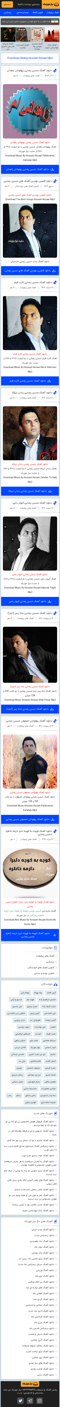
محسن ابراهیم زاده (47, 999)
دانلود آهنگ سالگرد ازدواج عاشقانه (38, 1345)
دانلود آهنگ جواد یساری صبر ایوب (38, 1155)
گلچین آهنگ (37, 12)
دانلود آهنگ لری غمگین (43, 1357)
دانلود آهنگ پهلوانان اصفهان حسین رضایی (29, 720)
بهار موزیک (35, 1047)
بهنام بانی (25, 992)
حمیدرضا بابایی (30, 1088)
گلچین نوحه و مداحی (44, 973)
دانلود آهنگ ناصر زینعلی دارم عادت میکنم (34, 1189)
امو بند (38, 1034)
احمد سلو (34, 1040)
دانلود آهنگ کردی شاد (43, 1299)
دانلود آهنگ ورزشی (45, 1270)
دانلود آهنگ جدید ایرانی (43, 1229)
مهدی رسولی (30, 1102)
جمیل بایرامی (17, 1081)
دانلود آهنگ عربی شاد (44, 1322)
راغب (9, 1095)
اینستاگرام (39, 1401)
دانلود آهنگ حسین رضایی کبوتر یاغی (32, 503)
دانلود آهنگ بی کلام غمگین (41, 1282)
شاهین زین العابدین (16, 1013)
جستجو (7, 4)
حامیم (53, 1054)
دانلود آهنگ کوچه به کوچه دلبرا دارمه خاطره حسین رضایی (28, 935)
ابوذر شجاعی (50, 1047)
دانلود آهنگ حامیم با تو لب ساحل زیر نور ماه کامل (30, 1140)
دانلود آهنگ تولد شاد (44, 1247)
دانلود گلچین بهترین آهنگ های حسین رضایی (28, 181)
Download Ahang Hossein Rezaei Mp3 (30, 58)
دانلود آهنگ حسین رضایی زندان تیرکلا (32, 392)
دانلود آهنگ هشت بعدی (42, 1368)
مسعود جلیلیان (33, 1068)
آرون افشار (51, 992)
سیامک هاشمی (49, 1040)
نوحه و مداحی (22, 12)
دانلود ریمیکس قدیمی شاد (41, 1328)
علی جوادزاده (40, 1027)
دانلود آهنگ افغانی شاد (43, 1293)
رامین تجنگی (30, 1095)
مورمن (19, 1068)
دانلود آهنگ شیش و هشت (41, 1334)
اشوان (53, 1027)
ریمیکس (7, 12)
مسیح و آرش (16, 999)
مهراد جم (30, 999)
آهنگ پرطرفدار (53, 12)
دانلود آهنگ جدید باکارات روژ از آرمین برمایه (33, 1204)
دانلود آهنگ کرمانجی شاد (42, 1316)
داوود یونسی (24, 1027)
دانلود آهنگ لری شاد (44, 1276)
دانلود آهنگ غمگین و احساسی (40, 1305)
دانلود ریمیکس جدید (44, 1235)
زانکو (18, 1095)
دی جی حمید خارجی (37, 1054)
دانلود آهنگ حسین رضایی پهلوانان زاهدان (29, 70)
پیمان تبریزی (17, 1075)
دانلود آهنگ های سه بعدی (41, 1363)
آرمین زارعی (34, 1013)
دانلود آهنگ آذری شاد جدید (41, 1311)
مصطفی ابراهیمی (22, 1034)
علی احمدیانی (50, 1013)
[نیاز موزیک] (51, 4)
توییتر (20, 1401)
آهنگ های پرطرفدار (45, 956)
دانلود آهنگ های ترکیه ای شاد (40, 1287)
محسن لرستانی (17, 1054)
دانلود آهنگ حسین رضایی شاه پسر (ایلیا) (30, 613)
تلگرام (30, 1401)
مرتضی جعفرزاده (48, 1088)
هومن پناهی (50, 1081)
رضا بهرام (38, 992)
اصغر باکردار (50, 1061)
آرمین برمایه (50, 1020)
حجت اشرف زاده (49, 1006)
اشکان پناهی (19, 1040)
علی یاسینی (17, 1006)
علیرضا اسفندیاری (48, 1102)
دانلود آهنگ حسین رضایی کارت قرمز (33, 282)
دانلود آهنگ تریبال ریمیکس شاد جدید (36, 1264)
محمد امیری (51, 1075)
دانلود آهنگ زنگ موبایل (43, 1252)
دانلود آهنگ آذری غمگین (42, 1340)
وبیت (19, 1392)
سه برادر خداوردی (48, 1095)
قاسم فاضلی (35, 1061)
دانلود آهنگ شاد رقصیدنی (42, 1241)
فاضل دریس (20, 1047)
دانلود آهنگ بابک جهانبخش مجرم (38, 1210)
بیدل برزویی (19, 1020)
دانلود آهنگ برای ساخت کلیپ (40, 1351)
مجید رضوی (32, 1006)
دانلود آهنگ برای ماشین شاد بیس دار (36, 1258)
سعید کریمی (50, 1068)
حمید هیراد (51, 1034)
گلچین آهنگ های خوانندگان (41, 967)
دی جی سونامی (34, 1075)
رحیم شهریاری (34, 1081)
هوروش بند (35, 1020)
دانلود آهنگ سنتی (45, 1374)
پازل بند (22, 1061)
